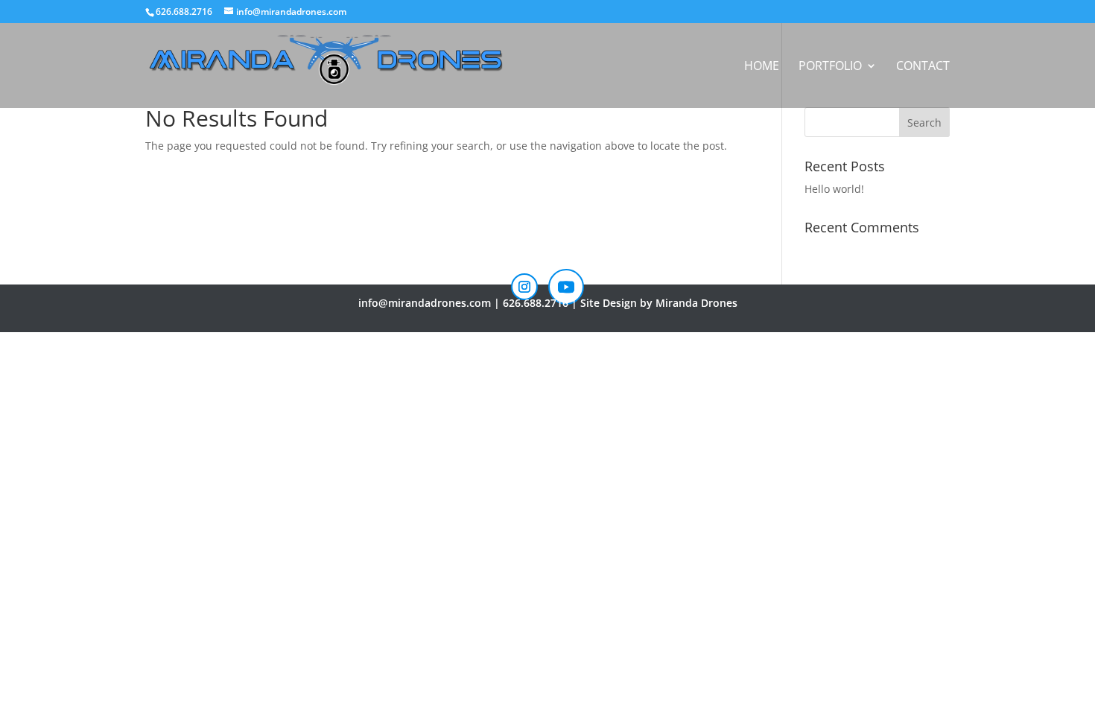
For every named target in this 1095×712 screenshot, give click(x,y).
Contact (923, 67)
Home (761, 67)
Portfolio (830, 67)
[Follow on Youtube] (566, 287)
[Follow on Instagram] (524, 286)
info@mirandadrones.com (424, 303)
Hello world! (834, 189)
